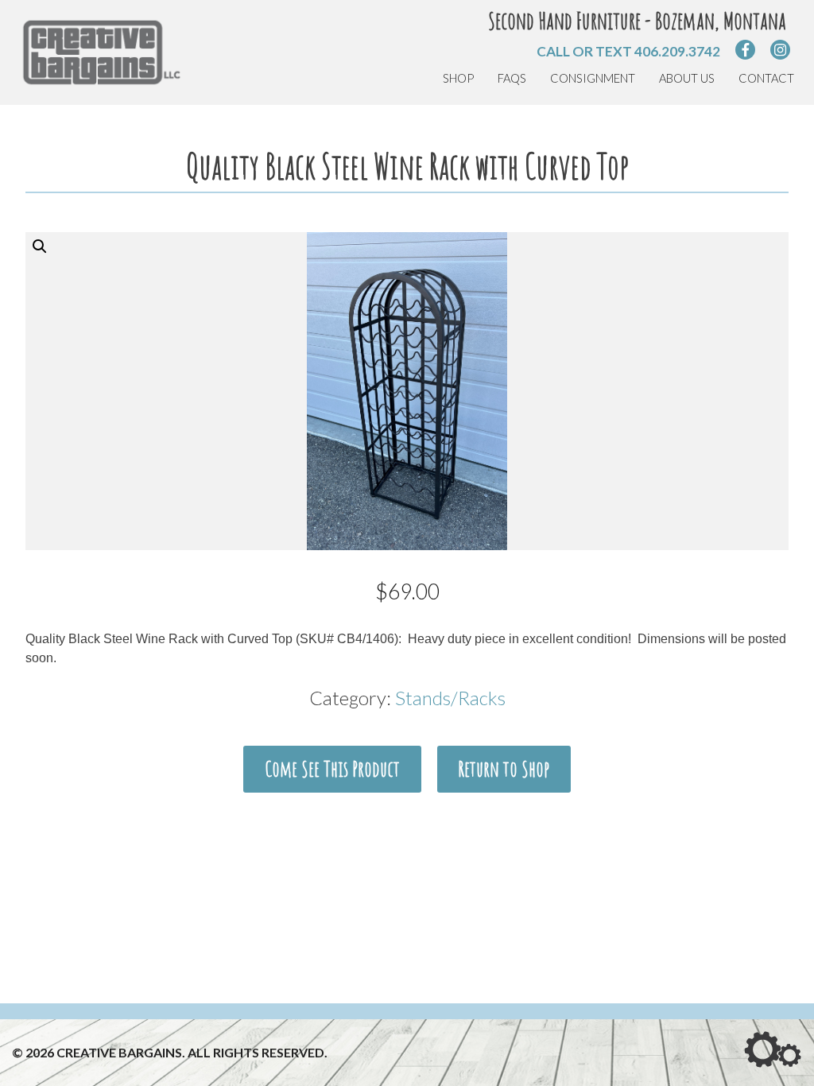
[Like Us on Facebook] (745, 50)
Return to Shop (503, 768)
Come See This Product (332, 768)
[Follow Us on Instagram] (780, 50)
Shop (458, 78)
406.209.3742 (677, 51)
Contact (766, 78)
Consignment (592, 78)
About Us (687, 78)
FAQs (512, 78)
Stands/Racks (450, 697)
